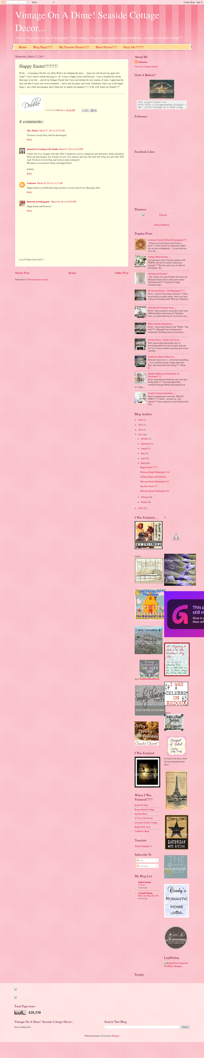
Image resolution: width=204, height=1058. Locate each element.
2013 (140, 434)
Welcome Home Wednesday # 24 (154, 472)
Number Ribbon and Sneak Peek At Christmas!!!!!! (163, 375)
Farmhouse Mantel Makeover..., (162, 356)
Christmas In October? (158, 273)
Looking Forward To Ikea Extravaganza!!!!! (167, 239)
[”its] (15, 989)
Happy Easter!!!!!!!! (149, 467)
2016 (140, 419)
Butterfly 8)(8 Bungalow (38, 201)
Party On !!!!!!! (134, 47)
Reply (29, 139)
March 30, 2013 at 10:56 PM (63, 201)
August (144, 448)
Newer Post (22, 273)
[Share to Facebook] (92, 110)
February (145, 496)
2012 (140, 508)
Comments (143, 865)
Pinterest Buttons (161, 224)
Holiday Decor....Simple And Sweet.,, (164, 339)
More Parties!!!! (106, 47)
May (143, 453)
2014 (140, 429)
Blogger (115, 1035)
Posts (141, 860)
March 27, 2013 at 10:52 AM (52, 130)
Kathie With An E (142, 826)
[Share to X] (89, 110)
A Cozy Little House (144, 818)
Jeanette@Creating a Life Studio (42, 149)
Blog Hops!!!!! (43, 47)
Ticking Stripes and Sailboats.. (153, 476)
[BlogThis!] (86, 110)
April (143, 458)
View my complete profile (146, 66)
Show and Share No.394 (148, 895)
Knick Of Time (141, 805)
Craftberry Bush (142, 831)
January (144, 501)
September (146, 443)
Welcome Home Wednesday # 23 (154, 481)
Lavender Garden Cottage (146, 822)
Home (23, 47)
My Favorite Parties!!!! (74, 47)
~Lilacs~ (142, 884)
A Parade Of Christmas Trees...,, (162, 307)
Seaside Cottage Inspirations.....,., (162, 393)
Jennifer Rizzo (141, 813)
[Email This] (83, 110)
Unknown (31, 183)
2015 (140, 424)
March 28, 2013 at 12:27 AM (49, 183)
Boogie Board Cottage (144, 809)
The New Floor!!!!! (148, 486)
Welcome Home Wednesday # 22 (154, 490)
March (144, 463)
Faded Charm (144, 882)
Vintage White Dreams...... (159, 256)
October (145, 438)
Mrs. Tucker (32, 130)
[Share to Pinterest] (95, 110)
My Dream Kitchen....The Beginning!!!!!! (166, 290)
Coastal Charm (145, 893)
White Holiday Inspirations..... (161, 323)
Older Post (121, 273)
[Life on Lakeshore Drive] (177, 675)
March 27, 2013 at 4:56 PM (71, 149)
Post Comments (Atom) (37, 279)
